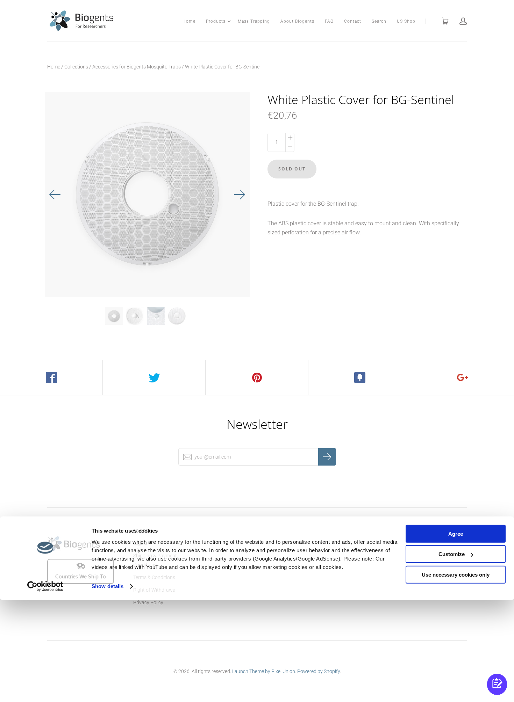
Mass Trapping (254, 21)
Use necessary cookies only (456, 575)
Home (189, 21)
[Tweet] (154, 377)
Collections (76, 67)
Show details (107, 586)
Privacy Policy (148, 602)
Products (216, 21)
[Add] (462, 377)
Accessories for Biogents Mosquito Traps (136, 67)
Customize (451, 554)
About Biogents (297, 21)
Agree (455, 534)
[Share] (51, 377)
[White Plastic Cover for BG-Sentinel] (114, 316)
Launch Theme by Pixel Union (263, 671)
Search (379, 21)
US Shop (406, 21)
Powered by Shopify (318, 671)
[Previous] (55, 194)
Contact (352, 21)
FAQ (329, 21)
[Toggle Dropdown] (229, 21)
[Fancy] (359, 377)
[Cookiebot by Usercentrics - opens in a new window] (45, 586)
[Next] (239, 194)
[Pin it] (257, 377)
